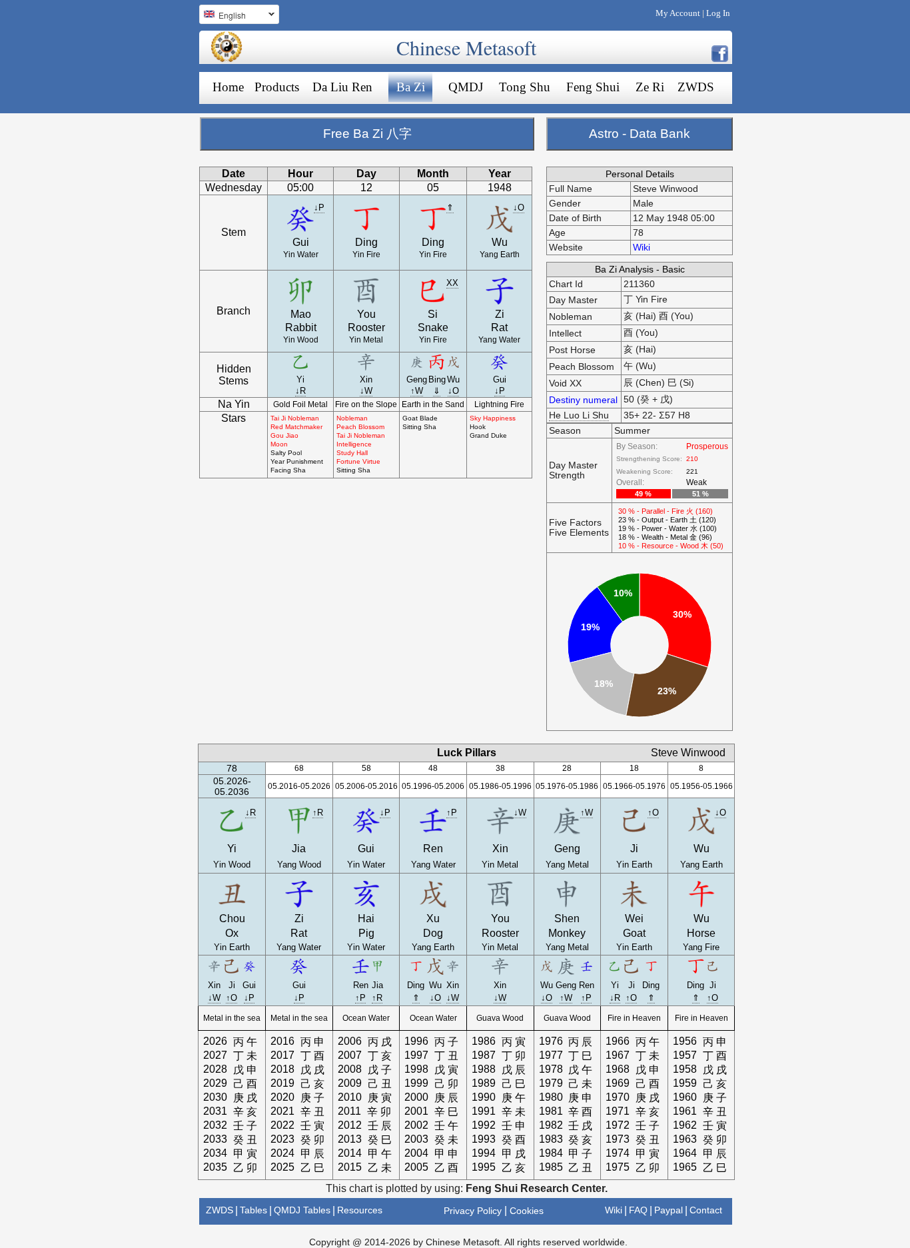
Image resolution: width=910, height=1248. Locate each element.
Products (276, 87)
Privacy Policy (473, 1210)
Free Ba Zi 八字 (367, 134)
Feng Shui (593, 87)
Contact (705, 1210)
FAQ (638, 1210)
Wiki (641, 248)
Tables (253, 1210)
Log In (718, 13)
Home (228, 87)
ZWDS (696, 87)
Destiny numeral (583, 400)
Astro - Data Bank (639, 134)
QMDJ (465, 87)
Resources (359, 1210)
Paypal (668, 1210)
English (222, 16)
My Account (678, 13)
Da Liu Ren (342, 87)
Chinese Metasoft (466, 47)
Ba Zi (410, 87)
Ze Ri (650, 87)
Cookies (527, 1210)
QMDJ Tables (302, 1210)
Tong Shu (524, 87)
